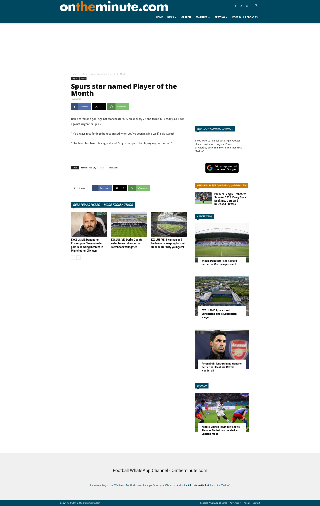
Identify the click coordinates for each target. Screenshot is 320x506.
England (84, 74)
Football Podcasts (245, 17)
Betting (220, 17)
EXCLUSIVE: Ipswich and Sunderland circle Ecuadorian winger (219, 314)
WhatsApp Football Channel (215, 128)
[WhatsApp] (247, 6)
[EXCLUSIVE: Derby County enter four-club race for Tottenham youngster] (129, 224)
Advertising (235, 503)
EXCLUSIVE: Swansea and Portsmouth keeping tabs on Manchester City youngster (168, 243)
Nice (102, 167)
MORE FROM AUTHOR (118, 205)
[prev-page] (73, 257)
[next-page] (78, 257)
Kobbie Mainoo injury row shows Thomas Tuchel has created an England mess (221, 430)
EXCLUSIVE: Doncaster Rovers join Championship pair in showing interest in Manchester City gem (87, 245)
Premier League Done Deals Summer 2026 (221, 185)
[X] (241, 6)
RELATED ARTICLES (86, 205)
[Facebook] (235, 6)
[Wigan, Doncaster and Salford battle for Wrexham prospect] (222, 242)
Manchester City (88, 167)
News (170, 17)
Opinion (186, 17)
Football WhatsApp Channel (213, 503)
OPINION (201, 385)
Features (201, 17)
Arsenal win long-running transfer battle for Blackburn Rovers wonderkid (222, 367)
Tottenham (112, 167)
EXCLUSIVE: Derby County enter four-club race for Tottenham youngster (126, 243)
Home (159, 17)
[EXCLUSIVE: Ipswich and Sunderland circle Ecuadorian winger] (222, 296)
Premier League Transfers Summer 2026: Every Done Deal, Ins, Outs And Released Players (230, 199)
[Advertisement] (160, 48)
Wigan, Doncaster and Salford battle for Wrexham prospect (219, 262)
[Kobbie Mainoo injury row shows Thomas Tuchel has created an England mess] (222, 412)
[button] (256, 6)
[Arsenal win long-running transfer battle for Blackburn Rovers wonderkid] (222, 349)
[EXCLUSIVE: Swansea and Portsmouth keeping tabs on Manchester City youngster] (169, 224)
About (247, 503)
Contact (256, 503)
